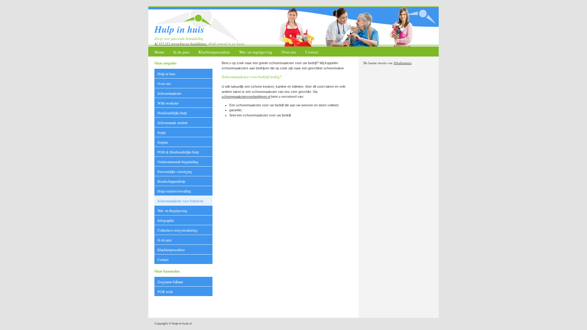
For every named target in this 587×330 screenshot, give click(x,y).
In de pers (181, 52)
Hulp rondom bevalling (174, 191)
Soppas (162, 142)
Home (159, 52)
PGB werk (165, 291)
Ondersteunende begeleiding (177, 161)
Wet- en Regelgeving (172, 210)
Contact (312, 52)
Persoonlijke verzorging (174, 171)
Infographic (165, 220)
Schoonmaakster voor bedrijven (180, 200)
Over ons (289, 52)
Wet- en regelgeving (255, 52)
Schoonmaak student (172, 122)
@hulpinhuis (402, 63)
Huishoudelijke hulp (172, 112)
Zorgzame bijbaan (170, 281)
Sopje (161, 132)
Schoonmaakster (169, 93)
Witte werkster (168, 103)
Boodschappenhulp (171, 181)
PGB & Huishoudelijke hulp (178, 151)
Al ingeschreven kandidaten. (180, 43)
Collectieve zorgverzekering (177, 230)
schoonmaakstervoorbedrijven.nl (246, 96)
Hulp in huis (166, 73)
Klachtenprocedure (214, 52)
